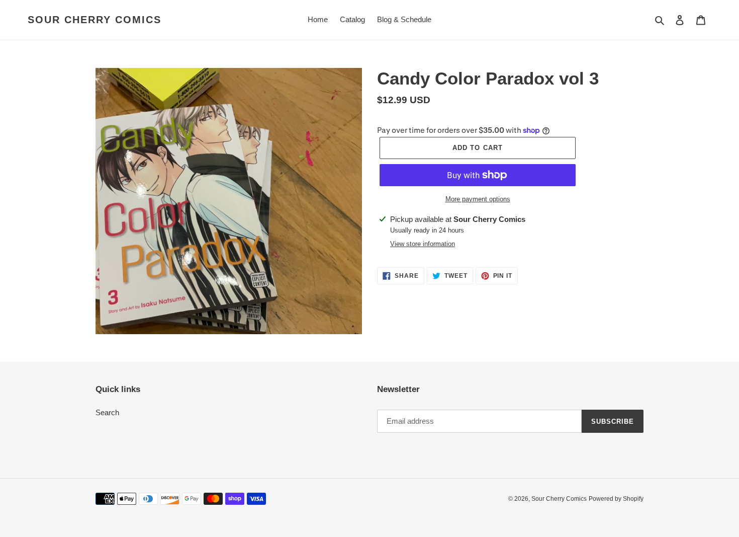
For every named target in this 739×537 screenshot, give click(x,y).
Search (107, 412)
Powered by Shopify (616, 498)
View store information (422, 244)
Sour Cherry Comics (94, 19)
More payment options (477, 199)
